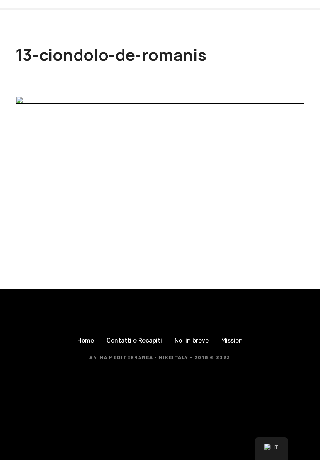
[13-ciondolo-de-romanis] (160, 100)
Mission (232, 340)
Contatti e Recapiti (134, 340)
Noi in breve (191, 340)
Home (85, 340)
